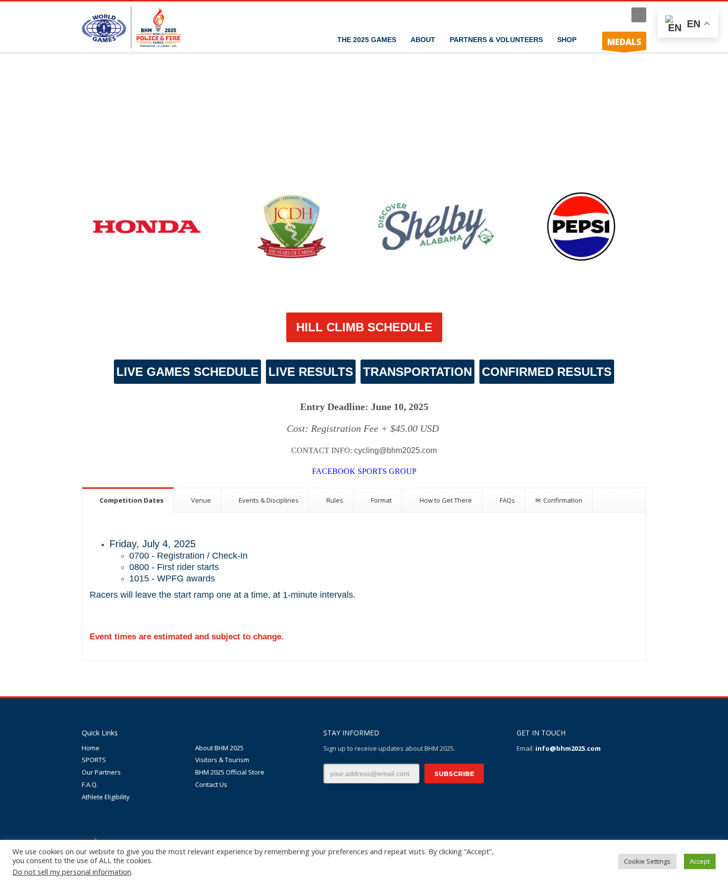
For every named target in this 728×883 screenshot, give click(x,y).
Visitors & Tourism (222, 759)
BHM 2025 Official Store (229, 772)
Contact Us (211, 784)
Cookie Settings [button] (647, 861)
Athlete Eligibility (106, 796)
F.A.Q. (90, 784)
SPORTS (94, 759)
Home (91, 747)
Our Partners (101, 772)
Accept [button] (700, 861)
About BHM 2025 (219, 747)
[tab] (128, 500)
